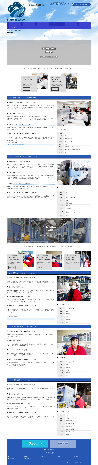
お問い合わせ (68, 24)
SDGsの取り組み (83, 24)
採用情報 (53, 24)
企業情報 (25, 24)
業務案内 (39, 24)
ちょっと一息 (12, 27)
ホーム (11, 24)
